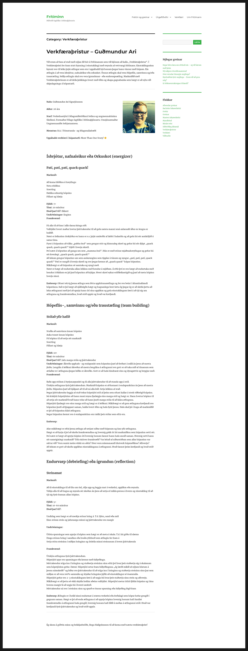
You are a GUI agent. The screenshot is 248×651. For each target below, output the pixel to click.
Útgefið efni (162, 17)
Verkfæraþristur (169, 130)
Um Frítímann (194, 17)
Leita (197, 42)
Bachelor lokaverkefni (172, 108)
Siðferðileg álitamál (171, 127)
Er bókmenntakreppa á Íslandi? (175, 83)
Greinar (166, 114)
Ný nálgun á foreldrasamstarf (175, 71)
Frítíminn (55, 16)
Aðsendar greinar (170, 105)
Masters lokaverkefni (171, 117)
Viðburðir (167, 136)
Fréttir (165, 111)
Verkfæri (179, 17)
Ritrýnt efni (167, 124)
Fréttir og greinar (140, 17)
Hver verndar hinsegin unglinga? (176, 74)
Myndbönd (167, 121)
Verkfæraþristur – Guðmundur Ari (91, 51)
